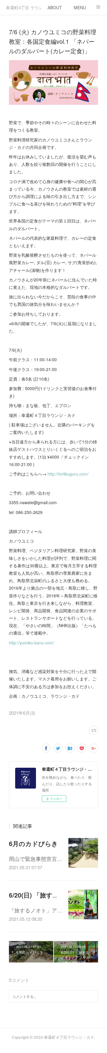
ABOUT (55, 7)
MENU (80, 7)
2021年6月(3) (22, 713)
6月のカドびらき (33, 843)
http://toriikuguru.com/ (68, 474)
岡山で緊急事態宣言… (35, 858)
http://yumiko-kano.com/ (31, 643)
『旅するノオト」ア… (35, 910)
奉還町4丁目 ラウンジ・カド (24, 7)
